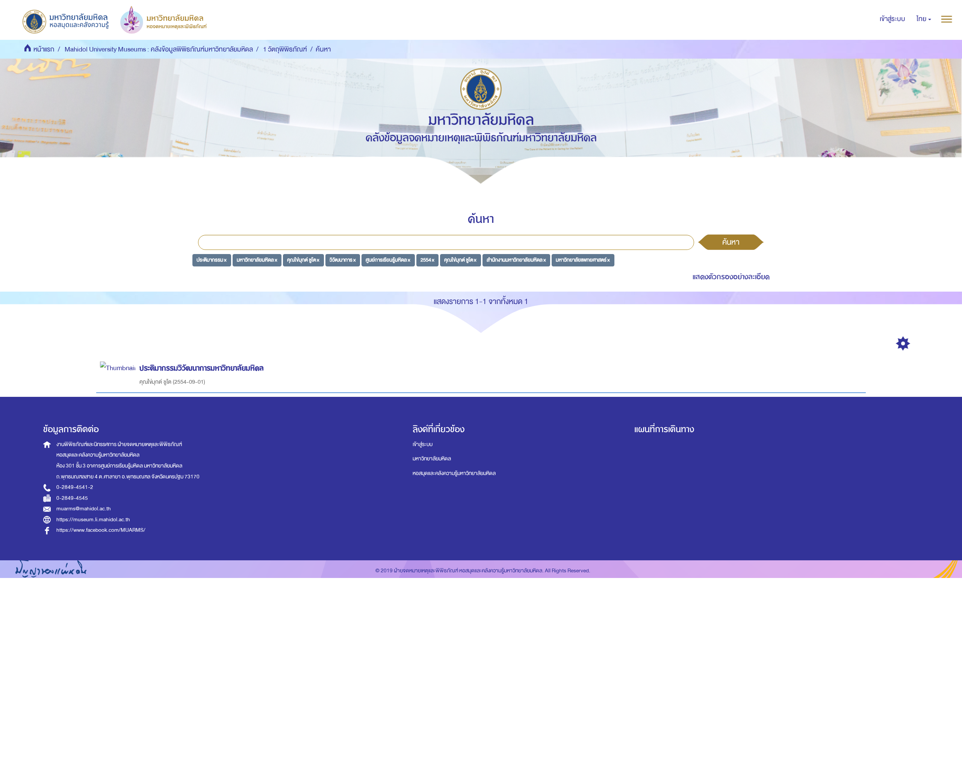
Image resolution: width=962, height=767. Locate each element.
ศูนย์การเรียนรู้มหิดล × (388, 260)
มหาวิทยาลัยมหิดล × (257, 260)
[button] (924, 19)
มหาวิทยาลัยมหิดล (432, 458)
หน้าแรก (43, 49)
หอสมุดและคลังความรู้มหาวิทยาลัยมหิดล (454, 473)
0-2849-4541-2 (74, 487)
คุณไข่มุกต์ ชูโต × (303, 260)
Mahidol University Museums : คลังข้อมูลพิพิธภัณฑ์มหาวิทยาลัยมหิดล (159, 49)
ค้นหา (731, 242)
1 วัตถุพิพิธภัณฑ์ (285, 49)
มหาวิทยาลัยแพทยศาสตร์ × (583, 260)
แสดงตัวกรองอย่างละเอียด (731, 277)
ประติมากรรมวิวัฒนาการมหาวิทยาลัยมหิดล (201, 368)
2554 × (427, 260)
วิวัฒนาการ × (343, 260)
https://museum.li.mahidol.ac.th (93, 519)
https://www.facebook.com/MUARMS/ (100, 530)
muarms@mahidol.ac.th (83, 508)
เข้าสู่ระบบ (423, 444)
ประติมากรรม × (212, 260)
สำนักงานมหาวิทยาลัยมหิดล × (516, 260)
